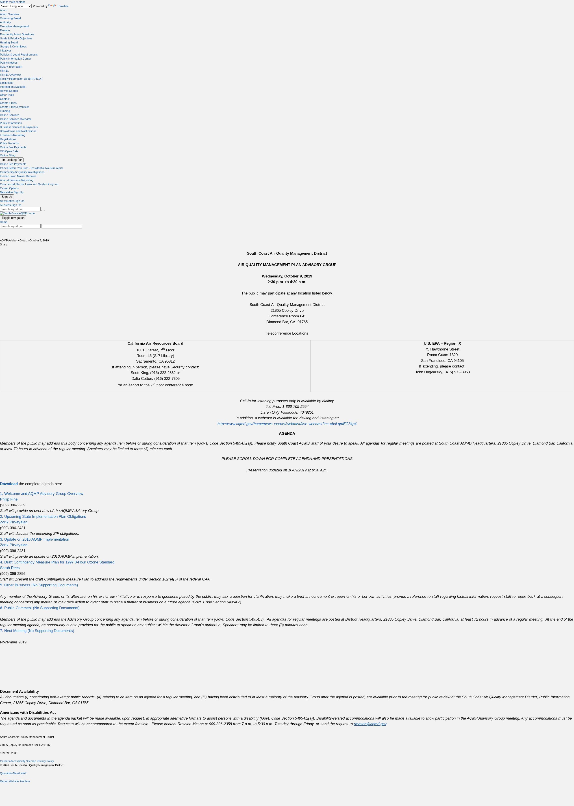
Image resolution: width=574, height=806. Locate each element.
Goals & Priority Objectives (16, 38)
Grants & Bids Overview (14, 107)
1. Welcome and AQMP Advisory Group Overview (41, 494)
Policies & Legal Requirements (19, 54)
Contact (4, 99)
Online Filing (7, 155)
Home (3, 222)
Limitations (6, 82)
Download (9, 484)
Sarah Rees (10, 568)
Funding (5, 111)
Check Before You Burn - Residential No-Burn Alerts (31, 168)
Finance (5, 30)
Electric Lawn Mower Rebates (18, 176)
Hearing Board (9, 42)
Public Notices (8, 62)
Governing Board (10, 18)
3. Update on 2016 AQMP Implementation (34, 539)
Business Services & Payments (19, 127)
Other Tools (7, 95)
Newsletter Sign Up (12, 192)
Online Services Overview (15, 119)
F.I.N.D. (4, 70)
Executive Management (14, 26)
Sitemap (31, 761)
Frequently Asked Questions (17, 34)
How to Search (9, 90)
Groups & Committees (13, 46)
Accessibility (17, 761)
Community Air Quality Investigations (22, 172)
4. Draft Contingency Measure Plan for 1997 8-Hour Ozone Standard (57, 562)
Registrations (8, 139)
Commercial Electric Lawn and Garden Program (29, 184)
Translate (63, 6)
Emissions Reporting (12, 135)
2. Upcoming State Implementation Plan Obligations (43, 516)
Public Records (9, 143)
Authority (5, 22)
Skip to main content (12, 2)
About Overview (9, 14)
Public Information (11, 123)
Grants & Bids (8, 103)
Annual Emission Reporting (16, 180)
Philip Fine (8, 499)
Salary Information (11, 66)
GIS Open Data (9, 151)
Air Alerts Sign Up (10, 205)
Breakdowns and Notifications (18, 131)
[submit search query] (43, 210)
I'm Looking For (12, 159)
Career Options (9, 188)
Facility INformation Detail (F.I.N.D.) (21, 78)
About (3, 10)
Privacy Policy (45, 761)
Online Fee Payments (13, 147)
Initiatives (5, 50)
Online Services (9, 115)
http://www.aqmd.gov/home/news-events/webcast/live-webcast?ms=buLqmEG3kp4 (287, 424)
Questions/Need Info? (13, 773)
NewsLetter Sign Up (12, 201)
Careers (5, 761)
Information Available (13, 86)
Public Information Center (15, 58)
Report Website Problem (15, 781)
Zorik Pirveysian (13, 522)
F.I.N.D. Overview (10, 74)
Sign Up (7, 196)
